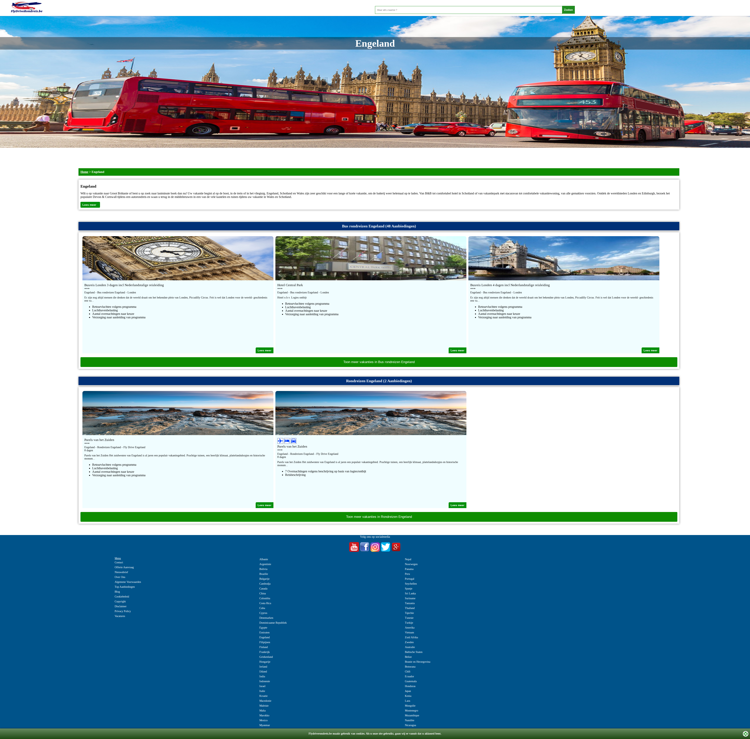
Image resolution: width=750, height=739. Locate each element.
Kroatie (263, 695)
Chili (407, 671)
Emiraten (264, 632)
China (262, 593)
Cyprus (263, 613)
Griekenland (266, 656)
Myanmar (264, 725)
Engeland (264, 637)
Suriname (410, 598)
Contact (119, 562)
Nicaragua (410, 725)
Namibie (409, 720)
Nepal (408, 559)
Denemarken (266, 617)
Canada (263, 588)
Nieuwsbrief (121, 572)
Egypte (263, 627)
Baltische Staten (413, 652)
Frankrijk (264, 652)
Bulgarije (264, 578)
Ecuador (409, 676)
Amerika (409, 627)
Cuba (262, 608)
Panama (409, 569)
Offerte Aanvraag (124, 567)
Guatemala (411, 681)
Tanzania (410, 603)
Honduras (410, 686)
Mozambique (412, 715)
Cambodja (265, 583)
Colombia (264, 598)
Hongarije (264, 661)
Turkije (409, 622)
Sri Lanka (410, 593)
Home (84, 172)
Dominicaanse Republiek (273, 622)
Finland (263, 647)
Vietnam (409, 632)
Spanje (408, 588)
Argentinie (265, 564)
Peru (407, 574)
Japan (408, 691)
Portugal (409, 578)
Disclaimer (121, 606)
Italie (262, 691)
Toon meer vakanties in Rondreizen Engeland (379, 517)
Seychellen (411, 583)
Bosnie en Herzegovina (417, 661)
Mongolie (410, 705)
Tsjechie (409, 613)
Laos (407, 700)
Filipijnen (264, 642)
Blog (117, 591)
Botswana (410, 666)
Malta (262, 710)
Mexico (263, 720)
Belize (408, 656)
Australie (410, 647)
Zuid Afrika (411, 637)
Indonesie (264, 681)
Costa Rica (265, 603)
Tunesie (409, 617)
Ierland (263, 666)
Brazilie (263, 574)
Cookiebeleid (122, 596)
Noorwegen (411, 564)
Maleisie (264, 705)
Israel (262, 686)
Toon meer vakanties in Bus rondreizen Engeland (379, 362)
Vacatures (120, 616)
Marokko (264, 715)
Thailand (410, 608)
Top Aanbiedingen (125, 586)
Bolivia (263, 569)
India (262, 676)
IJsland (263, 671)
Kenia (408, 695)
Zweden (409, 642)
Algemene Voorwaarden (128, 582)
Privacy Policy (123, 611)
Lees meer (89, 204)
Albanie (263, 559)
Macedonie (265, 700)
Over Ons (120, 577)
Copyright (120, 601)
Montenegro (411, 710)
